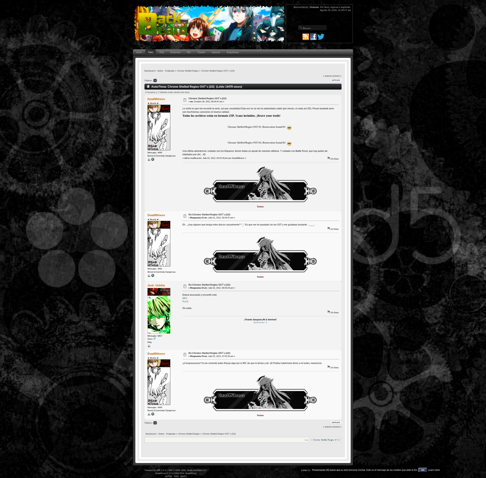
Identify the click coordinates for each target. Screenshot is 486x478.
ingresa (334, 7)
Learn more (434, 470)
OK (422, 470)
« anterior (327, 76)
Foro (150, 52)
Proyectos (175, 52)
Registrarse (233, 52)
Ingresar (216, 52)
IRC (189, 52)
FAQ (161, 52)
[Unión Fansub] (152, 160)
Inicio (139, 52)
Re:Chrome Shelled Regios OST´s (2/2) (209, 214)
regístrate (345, 7)
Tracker (201, 52)
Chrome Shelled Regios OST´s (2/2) (207, 98)
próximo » (337, 76)
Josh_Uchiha (156, 285)
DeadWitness (156, 99)
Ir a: (306, 440)
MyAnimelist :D (260, 322)
